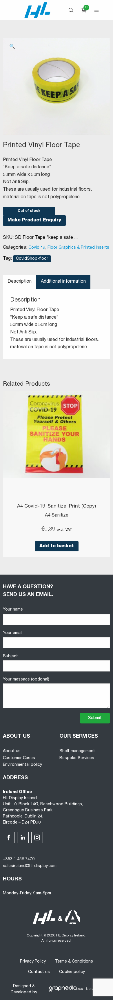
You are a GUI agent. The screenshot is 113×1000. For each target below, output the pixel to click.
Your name (13, 610)
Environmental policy (22, 765)
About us (12, 751)
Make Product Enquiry (34, 220)
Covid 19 (36, 248)
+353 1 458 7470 (18, 859)
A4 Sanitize (56, 515)
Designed (22, 986)
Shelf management (77, 751)
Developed (21, 992)
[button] (12, 47)
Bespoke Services (76, 758)
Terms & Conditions (74, 962)
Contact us (39, 972)
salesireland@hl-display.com (30, 866)
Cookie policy (72, 972)
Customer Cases (19, 758)
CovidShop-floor (32, 259)
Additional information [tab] (63, 281)
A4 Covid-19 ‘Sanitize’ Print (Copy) (56, 506)
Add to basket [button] (56, 546)
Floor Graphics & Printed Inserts (78, 248)
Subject (10, 656)
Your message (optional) (26, 680)
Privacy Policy (33, 962)
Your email (12, 633)
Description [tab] (20, 281)
